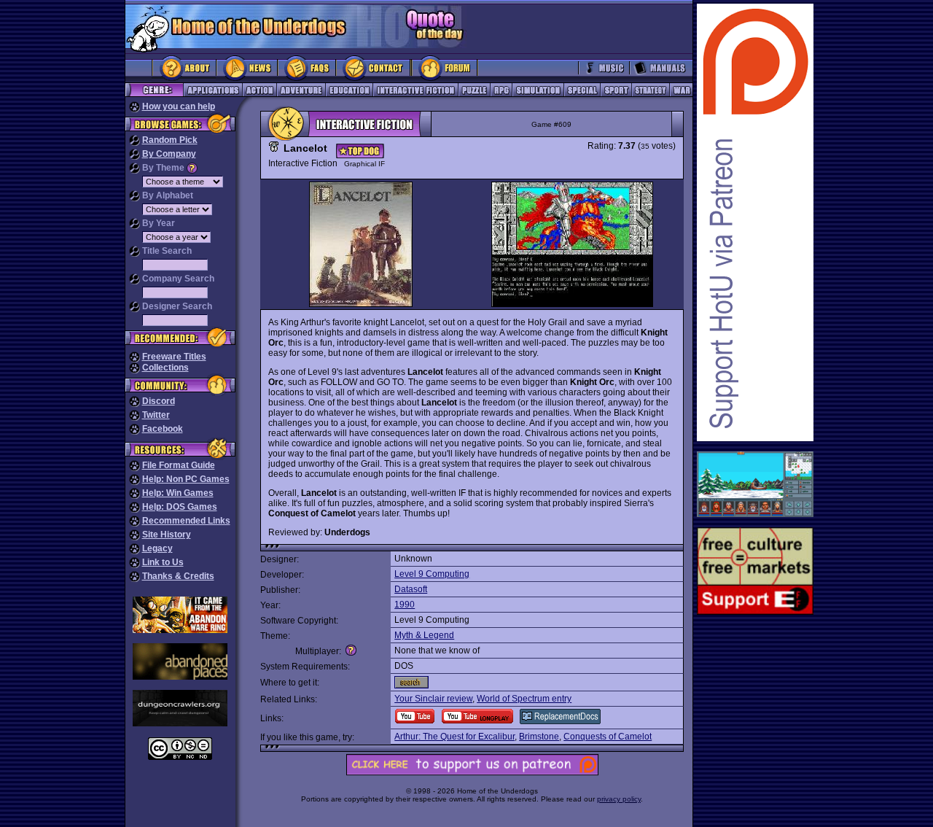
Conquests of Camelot (607, 736)
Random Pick (170, 140)
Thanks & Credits (178, 576)
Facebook (162, 429)
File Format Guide (178, 465)
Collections (165, 367)
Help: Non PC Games (186, 479)
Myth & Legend (424, 635)
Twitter (156, 415)
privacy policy (619, 799)
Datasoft (410, 589)
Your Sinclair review (433, 699)
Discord (158, 401)
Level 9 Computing (431, 574)
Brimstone (539, 736)
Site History (166, 534)
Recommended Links (186, 521)
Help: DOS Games (179, 507)
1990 (404, 604)
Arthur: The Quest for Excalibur (454, 736)
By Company (169, 154)
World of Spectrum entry (524, 699)
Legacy (157, 548)
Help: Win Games (178, 493)
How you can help (178, 106)
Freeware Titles (174, 357)
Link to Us (163, 562)
